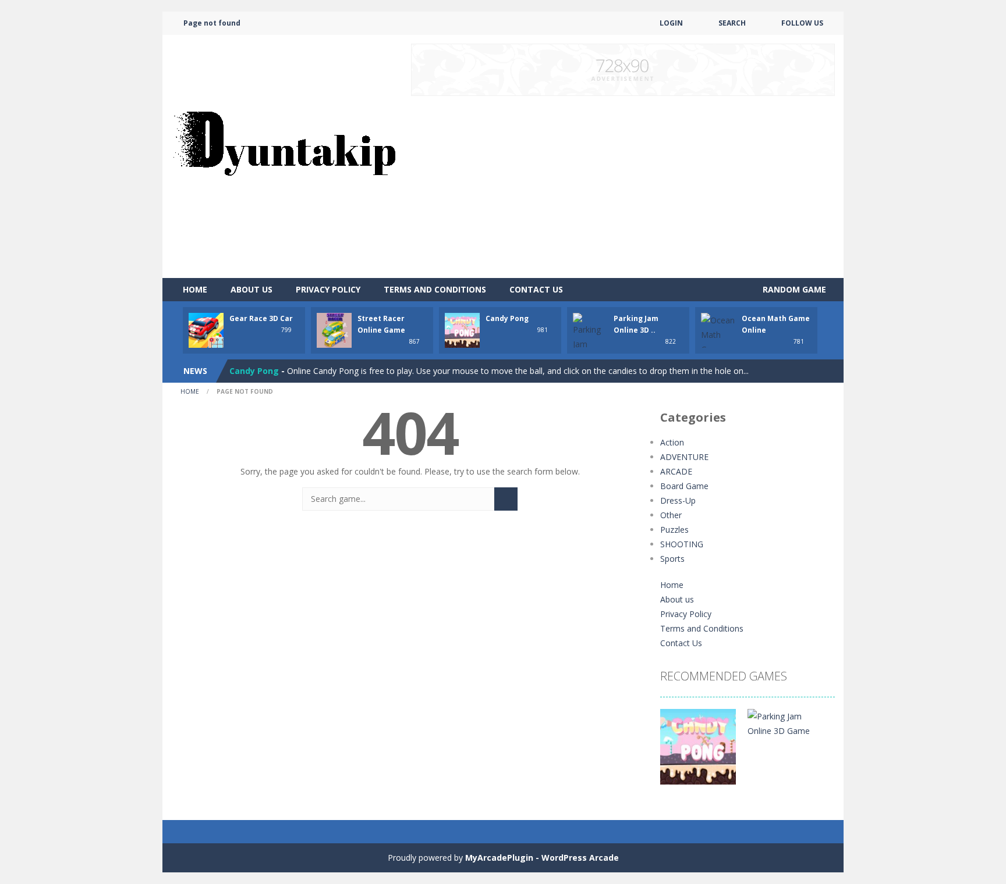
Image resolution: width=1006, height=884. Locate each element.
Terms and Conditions (435, 289)
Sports (672, 558)
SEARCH (732, 23)
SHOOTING (681, 544)
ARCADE (676, 471)
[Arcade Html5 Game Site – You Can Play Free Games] (284, 155)
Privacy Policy (328, 289)
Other (671, 515)
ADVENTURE (684, 456)
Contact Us (536, 289)
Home (195, 289)
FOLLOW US (802, 23)
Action (672, 442)
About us (251, 289)
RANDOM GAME (793, 289)
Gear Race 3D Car (261, 318)
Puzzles (674, 529)
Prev (675, 752)
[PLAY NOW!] (206, 329)
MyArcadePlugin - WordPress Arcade (542, 857)
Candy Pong (507, 318)
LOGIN (671, 23)
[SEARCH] (506, 499)
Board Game (684, 485)
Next (819, 752)
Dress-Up (678, 500)
